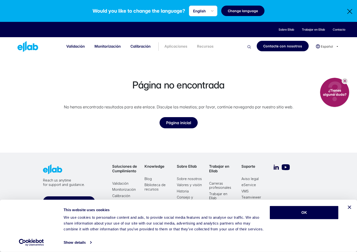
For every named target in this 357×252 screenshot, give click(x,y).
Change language (243, 11)
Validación (75, 46)
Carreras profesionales (220, 185)
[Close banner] (349, 207)
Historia (183, 191)
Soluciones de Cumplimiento (124, 168)
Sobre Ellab (187, 166)
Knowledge (154, 166)
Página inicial (178, 122)
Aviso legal (250, 179)
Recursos (205, 46)
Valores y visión (189, 185)
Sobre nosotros (189, 179)
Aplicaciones (175, 46)
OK (304, 212)
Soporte (248, 166)
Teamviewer (251, 197)
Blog (148, 179)
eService (248, 185)
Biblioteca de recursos (155, 187)
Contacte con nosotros (282, 46)
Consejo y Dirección (185, 199)
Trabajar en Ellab (219, 168)
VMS (245, 191)
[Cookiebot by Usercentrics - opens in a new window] (31, 242)
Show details (75, 242)
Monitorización (107, 46)
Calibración (140, 46)
